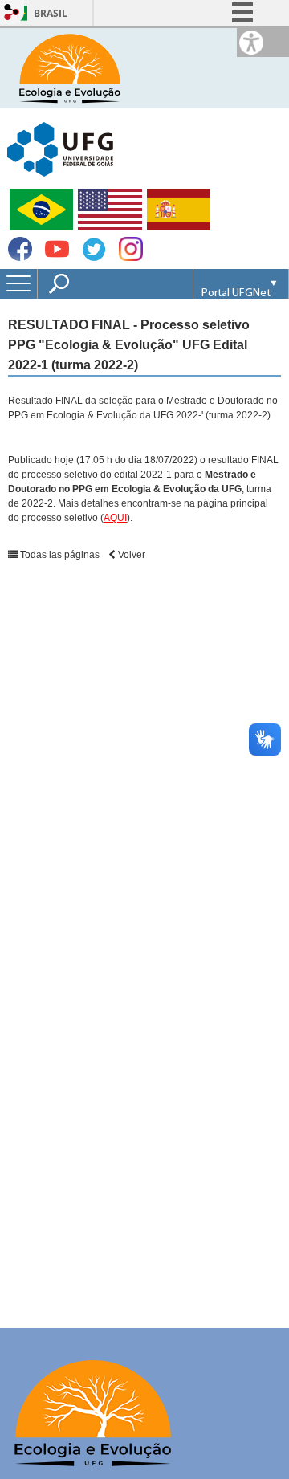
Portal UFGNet (236, 293)
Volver (130, 554)
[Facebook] (20, 256)
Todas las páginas (59, 554)
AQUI (115, 518)
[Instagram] (131, 256)
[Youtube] (57, 256)
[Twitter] (94, 258)
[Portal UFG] (60, 148)
